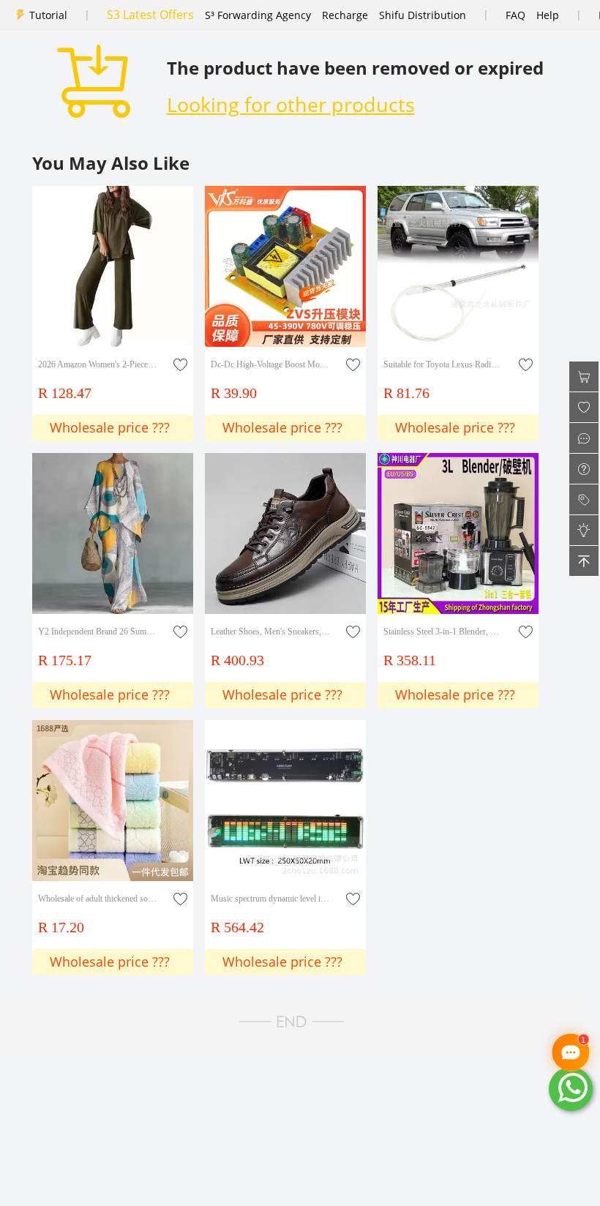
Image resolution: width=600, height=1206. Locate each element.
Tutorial (48, 15)
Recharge (345, 15)
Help (547, 15)
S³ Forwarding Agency (258, 15)
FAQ (515, 15)
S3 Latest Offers (150, 15)
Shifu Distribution (422, 15)
